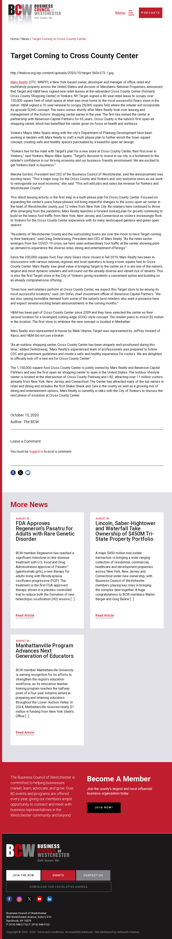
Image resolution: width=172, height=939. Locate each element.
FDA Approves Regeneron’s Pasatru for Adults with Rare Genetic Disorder (45, 531)
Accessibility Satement (79, 932)
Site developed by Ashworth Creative (117, 932)
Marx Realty (19, 82)
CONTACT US (93, 875)
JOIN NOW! (104, 807)
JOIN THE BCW (23, 875)
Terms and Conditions (50, 932)
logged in (36, 451)
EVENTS (58, 875)
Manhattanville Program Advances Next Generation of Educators (45, 651)
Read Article (25, 615)
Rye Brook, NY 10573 (18, 920)
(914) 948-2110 (18, 924)
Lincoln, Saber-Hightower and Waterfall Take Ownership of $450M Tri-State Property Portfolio (125, 531)
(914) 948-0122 (41, 924)
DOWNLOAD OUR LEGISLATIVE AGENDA (59, 886)
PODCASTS (150, 12)
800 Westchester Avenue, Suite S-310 (28, 916)
